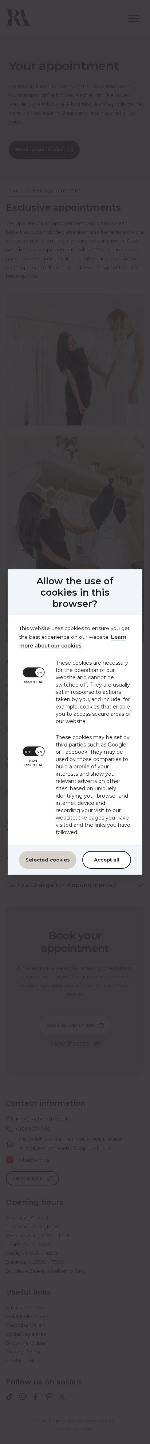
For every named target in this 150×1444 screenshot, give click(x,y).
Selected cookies (47, 860)
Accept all (106, 860)
